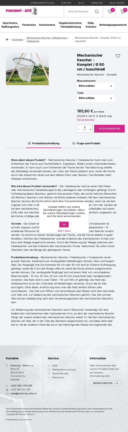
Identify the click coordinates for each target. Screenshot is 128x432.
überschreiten (102, 383)
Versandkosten (86, 119)
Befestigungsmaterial (112, 24)
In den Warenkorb (109, 128)
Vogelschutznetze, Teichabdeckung (70, 24)
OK (64, 224)
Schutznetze (47, 24)
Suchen (97, 11)
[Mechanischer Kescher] (27, 69)
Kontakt (66, 3)
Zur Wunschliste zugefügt (118, 56)
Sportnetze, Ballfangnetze (10, 24)
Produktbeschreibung (45, 143)
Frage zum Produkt (88, 143)
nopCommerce (25, 419)
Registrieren (117, 3)
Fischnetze (29, 24)
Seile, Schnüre (91, 24)
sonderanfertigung (42, 3)
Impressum (58, 377)
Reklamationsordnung (63, 369)
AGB (54, 365)
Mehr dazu (64, 230)
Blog (81, 3)
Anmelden (97, 3)
